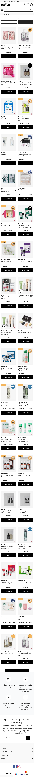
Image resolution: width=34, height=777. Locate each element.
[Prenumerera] (28, 738)
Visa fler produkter (17, 670)
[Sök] (30, 10)
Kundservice (4, 755)
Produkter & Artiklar (6, 751)
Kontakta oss (4, 758)
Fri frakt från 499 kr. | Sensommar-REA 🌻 (12, 1)
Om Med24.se (4, 748)
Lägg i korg (8, 56)
